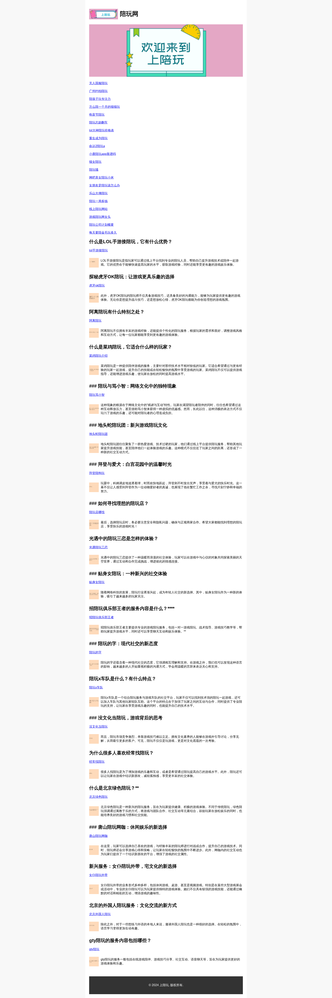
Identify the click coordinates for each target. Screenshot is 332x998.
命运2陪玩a (97, 146)
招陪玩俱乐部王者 (101, 617)
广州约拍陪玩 (98, 91)
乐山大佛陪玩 (98, 193)
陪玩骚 (93, 169)
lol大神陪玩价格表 (101, 130)
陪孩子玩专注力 (100, 98)
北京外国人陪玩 (100, 914)
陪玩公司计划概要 (101, 224)
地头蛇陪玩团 (98, 434)
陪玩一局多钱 (98, 201)
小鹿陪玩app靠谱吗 (102, 154)
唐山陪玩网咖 (98, 835)
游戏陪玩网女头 (100, 216)
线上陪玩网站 (98, 209)
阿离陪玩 (95, 320)
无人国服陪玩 (98, 83)
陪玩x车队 (96, 687)
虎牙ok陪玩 (97, 285)
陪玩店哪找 (97, 512)
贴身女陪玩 (97, 582)
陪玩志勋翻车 (98, 122)
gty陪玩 (94, 949)
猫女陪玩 (95, 161)
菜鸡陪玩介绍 (98, 355)
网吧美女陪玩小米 (101, 177)
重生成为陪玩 (98, 138)
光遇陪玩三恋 (98, 547)
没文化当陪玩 (98, 726)
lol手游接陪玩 (98, 250)
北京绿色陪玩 (98, 796)
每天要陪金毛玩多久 (103, 232)
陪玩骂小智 (97, 394)
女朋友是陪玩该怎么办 (104, 185)
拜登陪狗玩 (97, 473)
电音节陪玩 (97, 114)
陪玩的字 (95, 652)
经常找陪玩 (97, 761)
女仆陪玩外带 (98, 875)
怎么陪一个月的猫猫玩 (104, 106)
